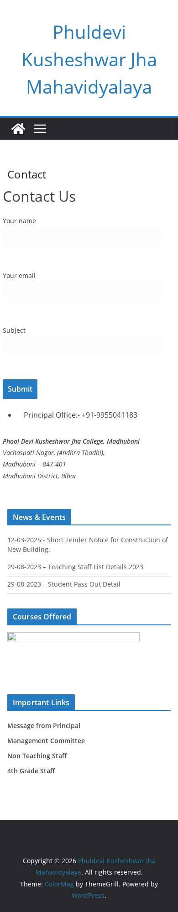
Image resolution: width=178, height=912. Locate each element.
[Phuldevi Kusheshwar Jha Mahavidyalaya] (18, 129)
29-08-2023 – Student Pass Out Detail (63, 584)
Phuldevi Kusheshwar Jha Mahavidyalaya (89, 59)
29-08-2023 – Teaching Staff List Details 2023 (75, 566)
